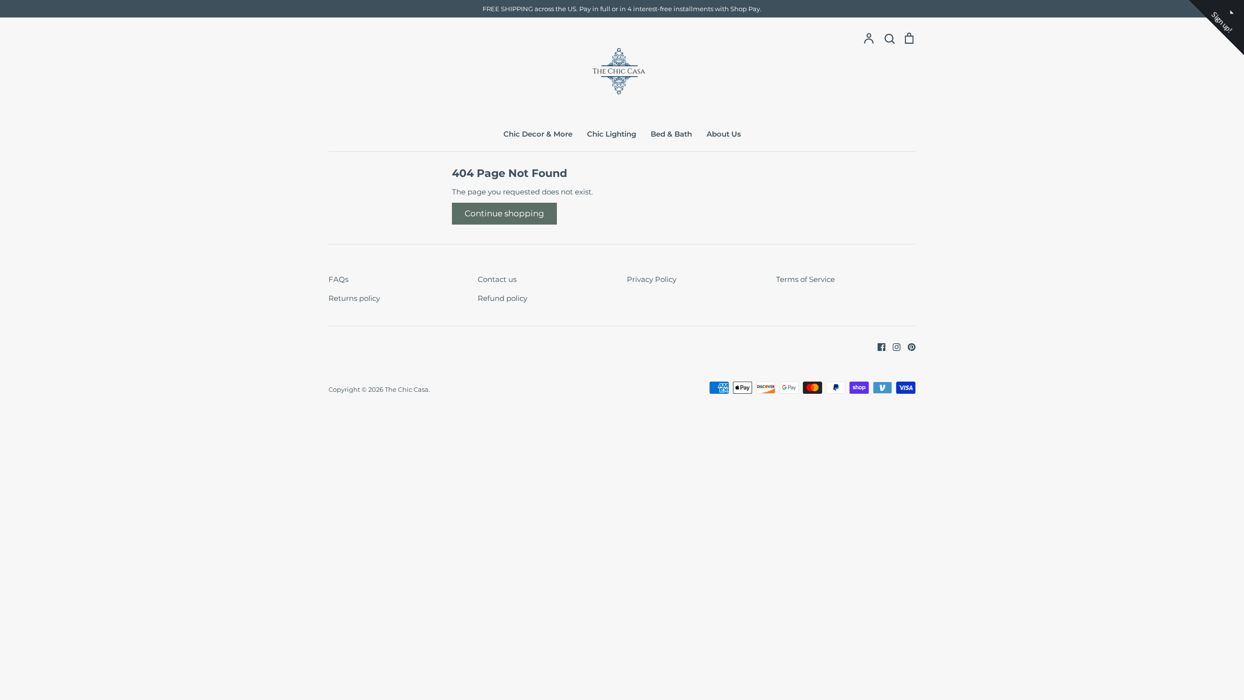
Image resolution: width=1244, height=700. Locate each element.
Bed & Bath (671, 134)
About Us (724, 134)
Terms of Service (805, 279)
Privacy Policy (651, 279)
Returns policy (354, 298)
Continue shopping (504, 213)
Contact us (497, 279)
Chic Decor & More (537, 134)
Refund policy (502, 298)
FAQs (338, 279)
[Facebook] (877, 346)
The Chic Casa (407, 389)
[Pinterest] (908, 346)
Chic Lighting (611, 134)
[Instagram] (892, 346)
